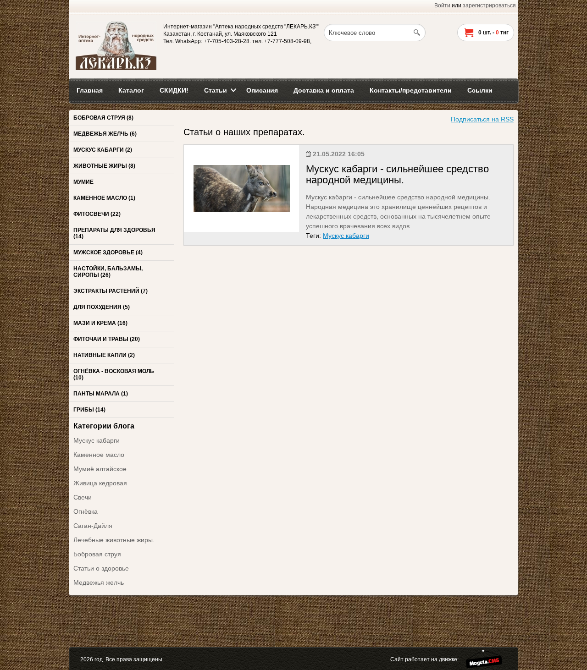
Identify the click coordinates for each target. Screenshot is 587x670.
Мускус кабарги (96, 440)
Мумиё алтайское (100, 468)
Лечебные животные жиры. (114, 540)
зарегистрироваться (489, 5)
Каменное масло (98, 454)
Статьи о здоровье (101, 568)
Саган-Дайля (92, 525)
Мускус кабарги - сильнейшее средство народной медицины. (397, 174)
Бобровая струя (97, 554)
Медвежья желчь (98, 582)
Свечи (82, 497)
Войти (442, 5)
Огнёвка (85, 511)
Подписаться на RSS (482, 119)
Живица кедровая (100, 483)
